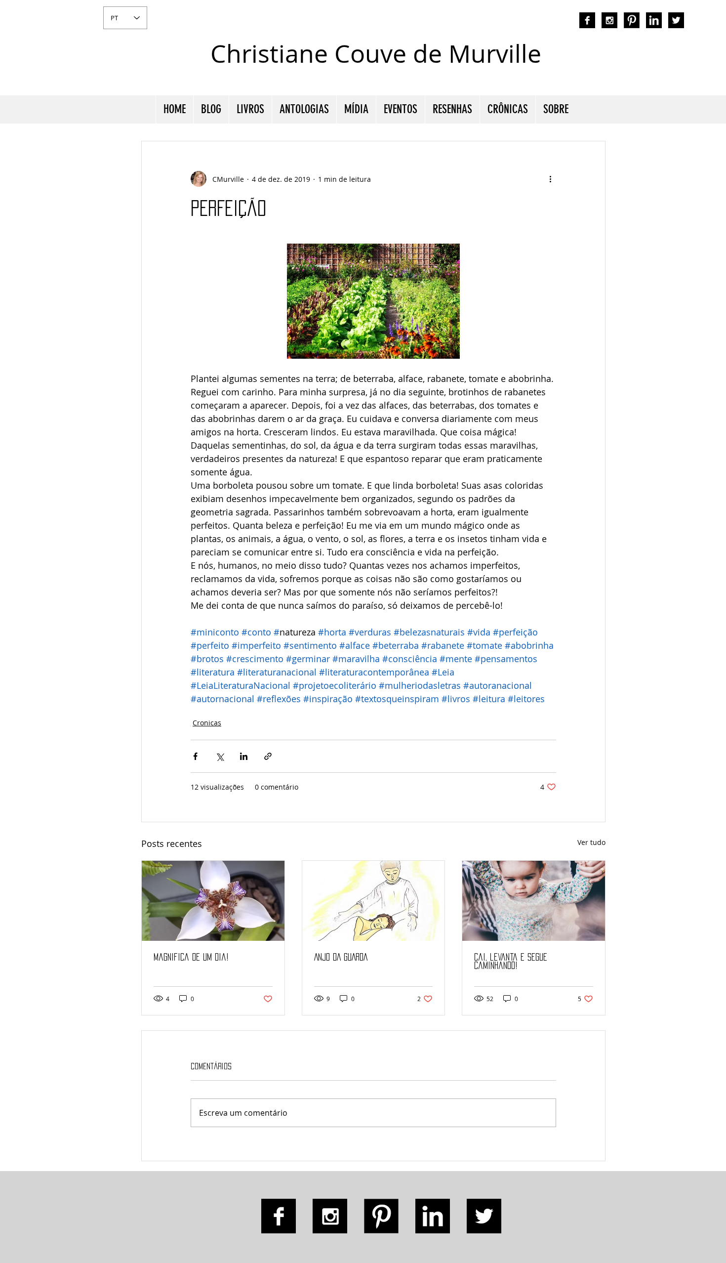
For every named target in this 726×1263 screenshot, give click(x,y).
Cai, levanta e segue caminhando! (510, 961)
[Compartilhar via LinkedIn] (243, 756)
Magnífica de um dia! (191, 957)
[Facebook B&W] (587, 20)
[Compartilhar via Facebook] (195, 756)
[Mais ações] (550, 179)
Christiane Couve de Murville (375, 53)
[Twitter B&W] (676, 20)
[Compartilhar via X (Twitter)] (219, 756)
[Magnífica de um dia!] (213, 901)
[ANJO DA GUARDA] (373, 901)
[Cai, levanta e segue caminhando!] (533, 901)
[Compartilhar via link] (268, 756)
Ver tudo (591, 842)
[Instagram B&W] (609, 20)
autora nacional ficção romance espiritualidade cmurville (588, 62)
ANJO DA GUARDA (340, 957)
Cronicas (207, 722)
